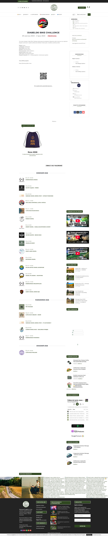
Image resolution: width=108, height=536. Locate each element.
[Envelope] (30, 530)
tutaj (25, 527)
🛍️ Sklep (53, 14)
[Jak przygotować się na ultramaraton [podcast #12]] (53, 518)
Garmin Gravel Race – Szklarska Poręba (37, 329)
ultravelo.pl (79, 35)
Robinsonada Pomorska (32, 337)
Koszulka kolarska (40, 528)
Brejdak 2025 (39, 517)
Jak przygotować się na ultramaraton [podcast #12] (63, 517)
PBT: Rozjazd (29, 306)
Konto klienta (39, 509)
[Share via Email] (83, 112)
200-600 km (76, 20)
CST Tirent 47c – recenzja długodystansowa (42, 1)
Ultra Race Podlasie (31, 352)
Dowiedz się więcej (97, 534)
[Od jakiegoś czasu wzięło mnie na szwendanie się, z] (54, 487)
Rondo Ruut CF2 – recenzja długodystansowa (82, 284)
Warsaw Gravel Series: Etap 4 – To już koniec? (38, 322)
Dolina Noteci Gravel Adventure (35, 267)
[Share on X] (77, 112)
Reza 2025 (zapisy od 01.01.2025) (41, 520)
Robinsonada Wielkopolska (34, 283)
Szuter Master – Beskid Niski (33, 235)
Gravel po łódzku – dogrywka (34, 275)
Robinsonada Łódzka (32, 179)
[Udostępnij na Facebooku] (75, 112)
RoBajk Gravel (30, 218)
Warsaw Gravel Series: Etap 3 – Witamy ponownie (39, 196)
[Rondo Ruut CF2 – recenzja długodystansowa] (70, 285)
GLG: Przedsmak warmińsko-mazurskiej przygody (81, 293)
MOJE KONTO (82, 7)
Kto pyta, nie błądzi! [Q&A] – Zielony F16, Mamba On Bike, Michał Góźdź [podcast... (63, 507)
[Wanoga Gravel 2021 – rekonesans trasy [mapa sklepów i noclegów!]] (70, 301)
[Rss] (28, 7)
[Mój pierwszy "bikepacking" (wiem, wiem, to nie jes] (32, 487)
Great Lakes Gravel (31, 251)
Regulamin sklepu (40, 505)
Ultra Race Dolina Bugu (32, 210)
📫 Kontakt (59, 14)
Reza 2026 (32, 152)
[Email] (24, 7)
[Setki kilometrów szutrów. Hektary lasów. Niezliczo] (75, 487)
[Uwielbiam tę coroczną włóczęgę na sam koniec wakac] (11, 487)
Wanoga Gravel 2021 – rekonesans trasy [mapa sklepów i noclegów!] (81, 301)
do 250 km (76, 22)
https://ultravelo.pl (77, 98)
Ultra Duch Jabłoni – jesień (33, 314)
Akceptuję (89, 534)
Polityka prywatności (41, 507)
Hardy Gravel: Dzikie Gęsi (33, 291)
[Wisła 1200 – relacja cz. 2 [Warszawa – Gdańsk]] (70, 270)
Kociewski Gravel (31, 259)
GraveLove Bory (30, 243)
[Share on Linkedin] (80, 112)
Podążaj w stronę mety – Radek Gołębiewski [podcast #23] (63, 512)
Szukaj (89, 14)
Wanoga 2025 (39, 515)
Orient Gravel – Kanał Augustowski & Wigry (38, 226)
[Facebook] (18, 7)
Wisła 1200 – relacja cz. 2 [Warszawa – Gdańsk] (81, 269)
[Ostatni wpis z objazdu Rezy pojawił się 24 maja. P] (97, 487)
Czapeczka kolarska (40, 526)
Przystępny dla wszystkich (79, 28)
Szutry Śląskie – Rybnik (32, 187)
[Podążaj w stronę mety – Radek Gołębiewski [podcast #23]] (53, 513)
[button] (29, 1)
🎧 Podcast (25, 14)
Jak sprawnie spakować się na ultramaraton (82, 276)
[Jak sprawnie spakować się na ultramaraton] (70, 277)
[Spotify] (26, 7)
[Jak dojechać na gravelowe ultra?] (53, 523)
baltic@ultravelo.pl (78, 95)
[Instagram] (20, 7)
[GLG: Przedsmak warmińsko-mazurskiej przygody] (70, 292)
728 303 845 (76, 91)
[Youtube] (22, 7)
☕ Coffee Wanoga (34, 14)
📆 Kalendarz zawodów (44, 14)
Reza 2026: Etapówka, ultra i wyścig (36, 202)
